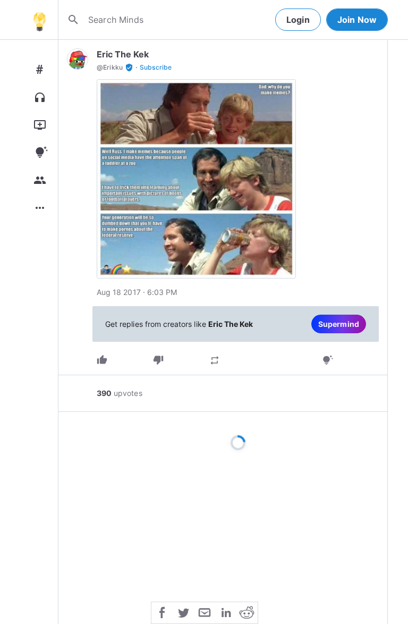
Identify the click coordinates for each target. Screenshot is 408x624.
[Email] (204, 611)
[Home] (39, 19)
